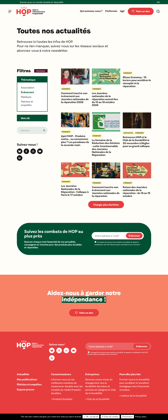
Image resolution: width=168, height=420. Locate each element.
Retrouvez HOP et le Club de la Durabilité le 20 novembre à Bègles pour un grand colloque (136, 141)
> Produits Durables (61, 398)
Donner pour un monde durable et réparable (27, 2)
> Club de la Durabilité (97, 398)
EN (158, 2)
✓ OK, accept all (91, 417)
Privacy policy (140, 417)
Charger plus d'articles (106, 204)
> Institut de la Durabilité (132, 395)
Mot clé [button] (25, 118)
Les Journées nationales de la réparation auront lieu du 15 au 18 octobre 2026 (105, 99)
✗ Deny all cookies (110, 417)
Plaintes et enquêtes (29, 384)
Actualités (23, 374)
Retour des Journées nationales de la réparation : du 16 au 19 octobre (136, 191)
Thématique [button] (28, 79)
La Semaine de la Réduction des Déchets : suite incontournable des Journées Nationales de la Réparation (106, 147)
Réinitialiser (40, 71)
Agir (122, 10)
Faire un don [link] (86, 312)
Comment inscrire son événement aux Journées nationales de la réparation (106, 191)
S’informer (111, 10)
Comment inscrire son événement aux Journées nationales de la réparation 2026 (75, 97)
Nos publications (27, 379)
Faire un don (143, 11)
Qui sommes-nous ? (91, 10)
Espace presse (25, 389)
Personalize (127, 417)
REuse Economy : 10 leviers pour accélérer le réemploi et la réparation (137, 81)
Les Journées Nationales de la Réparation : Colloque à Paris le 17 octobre (75, 190)
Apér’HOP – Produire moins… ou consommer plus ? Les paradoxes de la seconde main (75, 140)
